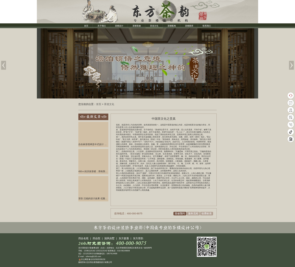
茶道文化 (154, 26)
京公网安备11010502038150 (93, 259)
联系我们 (207, 26)
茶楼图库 (189, 26)
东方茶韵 (138, 238)
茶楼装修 (137, 26)
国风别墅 (109, 238)
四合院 (96, 238)
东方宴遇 (124, 238)
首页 (86, 26)
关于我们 (101, 26)
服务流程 (193, 213)
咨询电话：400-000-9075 (128, 213)
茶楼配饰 (172, 26)
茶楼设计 (119, 26)
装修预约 (180, 213)
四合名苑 (83, 238)
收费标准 (207, 213)
